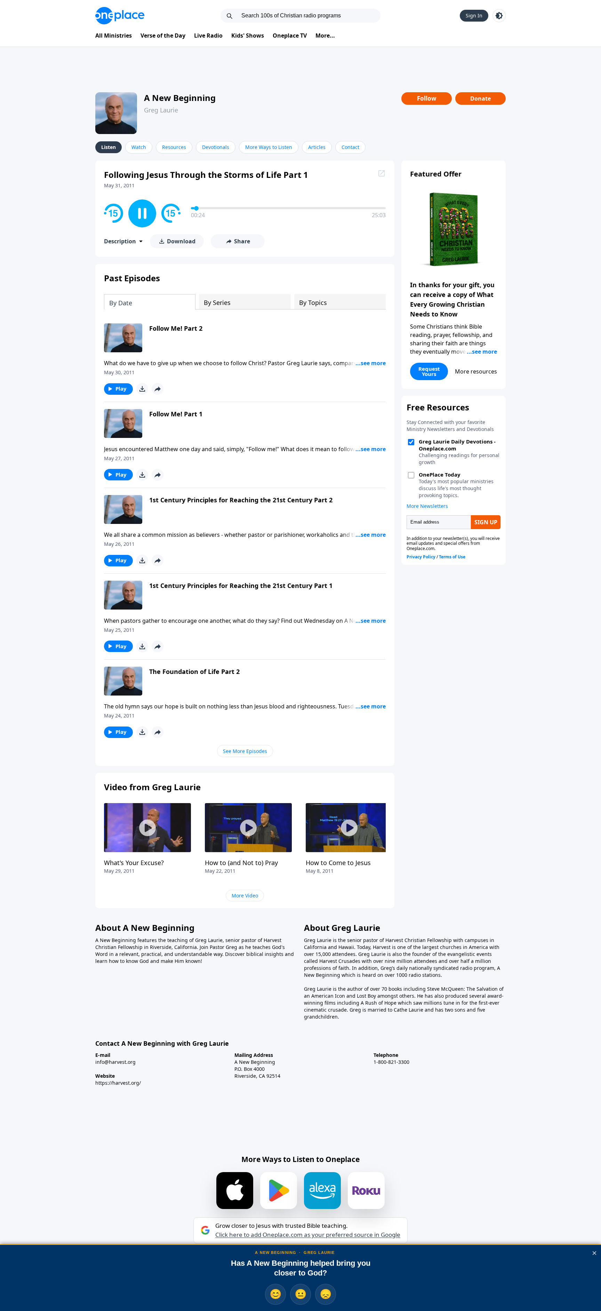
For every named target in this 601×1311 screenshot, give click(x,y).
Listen (108, 147)
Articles (317, 147)
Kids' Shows (247, 35)
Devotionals (215, 147)
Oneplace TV (290, 35)
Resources (174, 147)
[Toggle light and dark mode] (499, 15)
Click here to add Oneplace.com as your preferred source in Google (307, 1235)
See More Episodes (245, 751)
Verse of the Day (163, 35)
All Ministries (113, 35)
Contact (350, 147)
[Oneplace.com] (119, 15)
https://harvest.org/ (118, 1083)
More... (325, 35)
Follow (426, 98)
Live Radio (208, 35)
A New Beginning (180, 97)
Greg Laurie (161, 110)
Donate (480, 98)
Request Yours (429, 371)
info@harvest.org (115, 1062)
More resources (476, 371)
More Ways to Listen (268, 147)
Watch (138, 147)
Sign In (474, 15)
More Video (245, 895)
